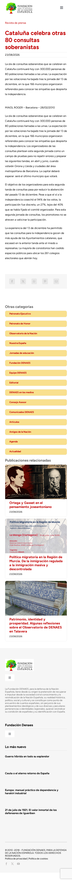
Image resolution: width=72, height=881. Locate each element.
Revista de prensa (15, 22)
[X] (23, 281)
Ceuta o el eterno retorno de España (27, 773)
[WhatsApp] (34, 281)
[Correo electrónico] (56, 281)
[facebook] (6, 863)
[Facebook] (12, 281)
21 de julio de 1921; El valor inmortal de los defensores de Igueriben (31, 811)
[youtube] (18, 863)
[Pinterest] (45, 281)
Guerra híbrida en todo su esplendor (27, 756)
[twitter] (12, 863)
